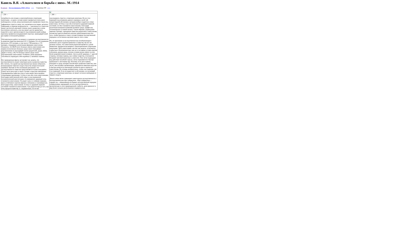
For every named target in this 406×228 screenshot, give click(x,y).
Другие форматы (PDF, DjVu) (19, 8)
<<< (32, 8)
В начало (4, 8)
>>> (48, 8)
